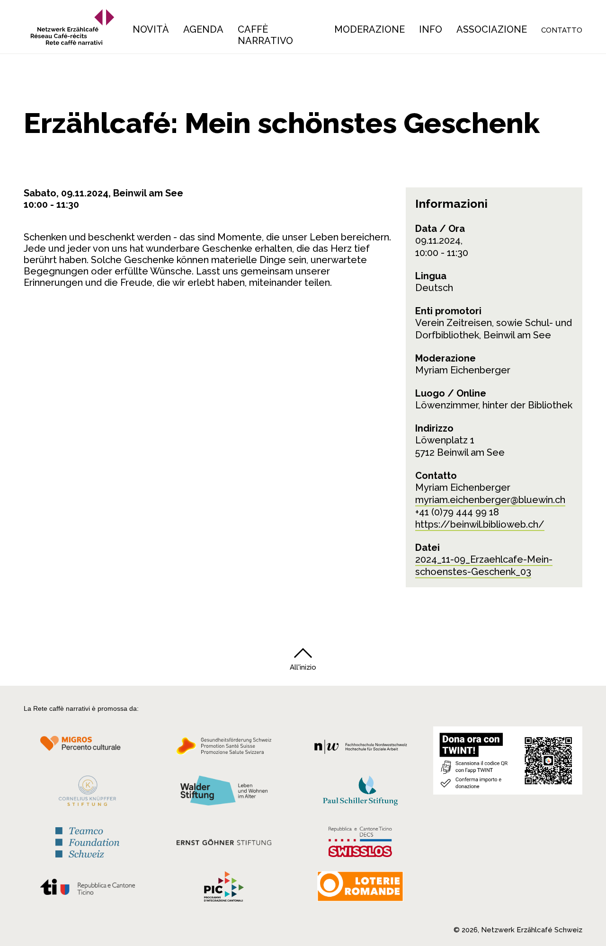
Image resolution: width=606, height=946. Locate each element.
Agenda (203, 29)
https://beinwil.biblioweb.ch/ (479, 524)
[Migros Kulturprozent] (87, 748)
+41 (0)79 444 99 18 (457, 512)
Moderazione (369, 29)
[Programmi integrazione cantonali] (223, 888)
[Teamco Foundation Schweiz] (87, 841)
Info (430, 29)
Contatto (561, 30)
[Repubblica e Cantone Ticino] (87, 889)
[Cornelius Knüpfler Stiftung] (87, 793)
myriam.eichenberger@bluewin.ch (490, 499)
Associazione (491, 29)
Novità (151, 29)
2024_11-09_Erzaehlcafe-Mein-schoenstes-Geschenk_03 (484, 565)
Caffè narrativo (265, 35)
